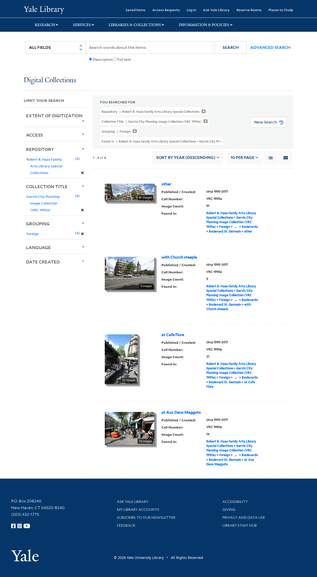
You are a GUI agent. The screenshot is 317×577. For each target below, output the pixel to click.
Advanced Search (270, 47)
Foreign (224, 227)
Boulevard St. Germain (225, 231)
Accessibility (235, 502)
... (236, 227)
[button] (231, 47)
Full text (124, 59)
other (166, 184)
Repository (40, 149)
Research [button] (45, 24)
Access (34, 135)
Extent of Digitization (54, 115)
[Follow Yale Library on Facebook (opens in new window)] (13, 526)
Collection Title (47, 186)
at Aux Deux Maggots (181, 412)
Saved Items (135, 9)
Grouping (38, 224)
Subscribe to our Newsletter (146, 517)
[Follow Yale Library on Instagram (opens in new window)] (19, 526)
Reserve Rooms (249, 9)
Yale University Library (44, 9)
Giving (229, 510)
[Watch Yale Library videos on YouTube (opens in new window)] (27, 526)
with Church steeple (179, 257)
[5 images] (129, 273)
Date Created (43, 262)
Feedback (126, 525)
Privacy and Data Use (243, 517)
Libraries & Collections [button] (135, 24)
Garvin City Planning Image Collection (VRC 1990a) (229, 222)
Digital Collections (50, 80)
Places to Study (280, 9)
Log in (191, 9)
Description (103, 59)
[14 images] (129, 428)
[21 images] (121, 358)
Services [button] (82, 24)
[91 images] (129, 192)
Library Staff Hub (239, 525)
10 (242, 157)
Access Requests (166, 9)
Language (38, 247)
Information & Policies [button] (204, 24)
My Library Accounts (138, 510)
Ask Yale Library (216, 9)
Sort (185, 157)
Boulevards (250, 227)
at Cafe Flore (172, 335)
